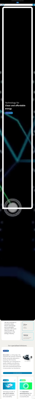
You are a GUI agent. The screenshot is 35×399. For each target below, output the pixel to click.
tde (17, 2)
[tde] (3, 5)
